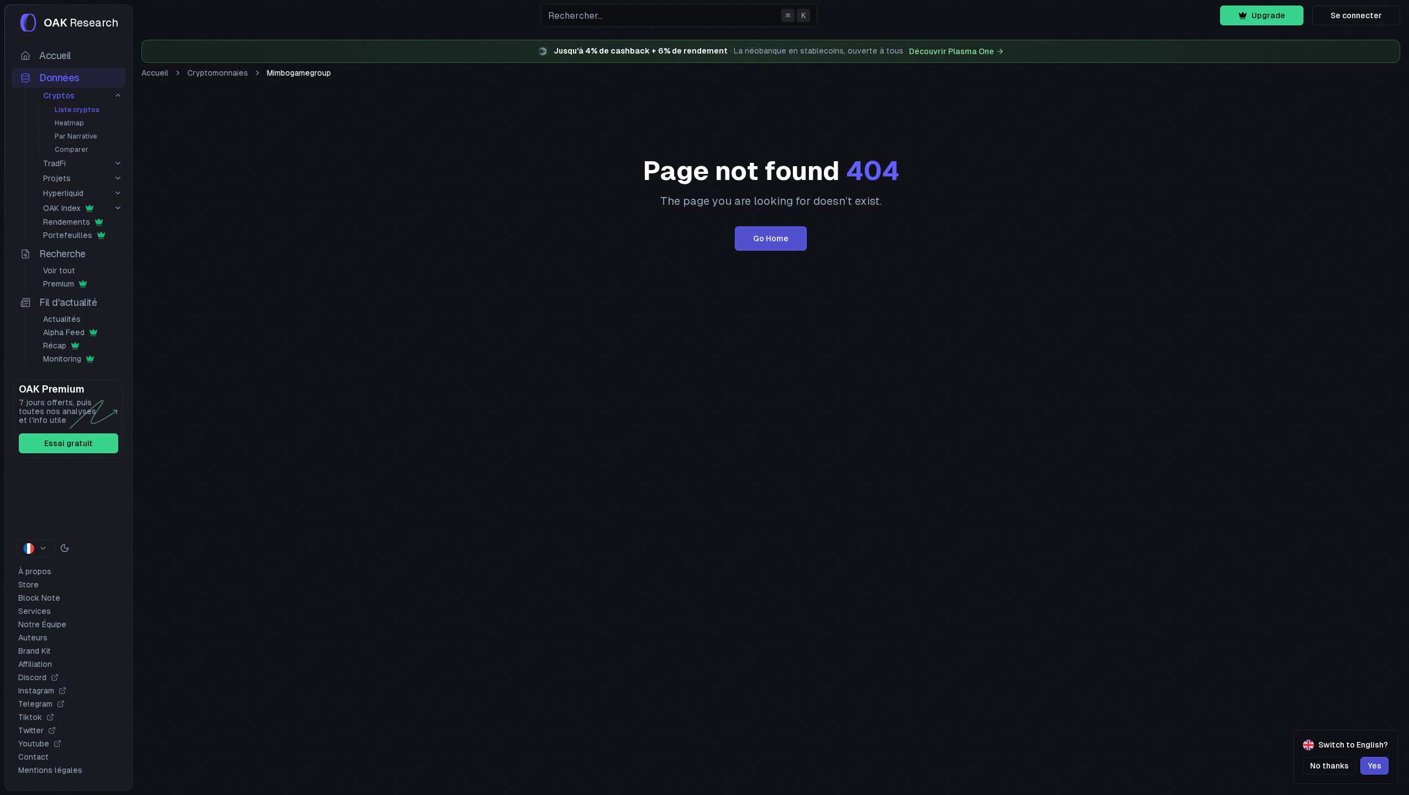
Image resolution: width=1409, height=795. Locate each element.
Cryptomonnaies (217, 72)
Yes (1374, 765)
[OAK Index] (118, 207)
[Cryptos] (118, 95)
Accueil (155, 72)
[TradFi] (118, 163)
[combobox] (35, 548)
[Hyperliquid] (118, 193)
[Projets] (118, 178)
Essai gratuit (68, 443)
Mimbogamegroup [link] (299, 72)
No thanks (1329, 765)
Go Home (770, 238)
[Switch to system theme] (65, 548)
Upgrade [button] (1268, 15)
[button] (679, 15)
